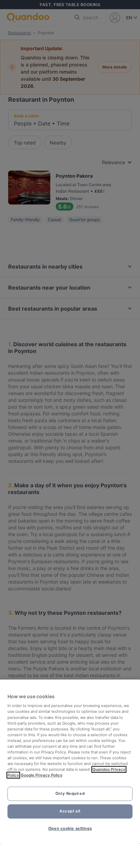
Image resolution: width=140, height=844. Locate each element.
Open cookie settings (70, 828)
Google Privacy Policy (42, 775)
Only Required (70, 793)
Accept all (70, 811)
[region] (70, 762)
